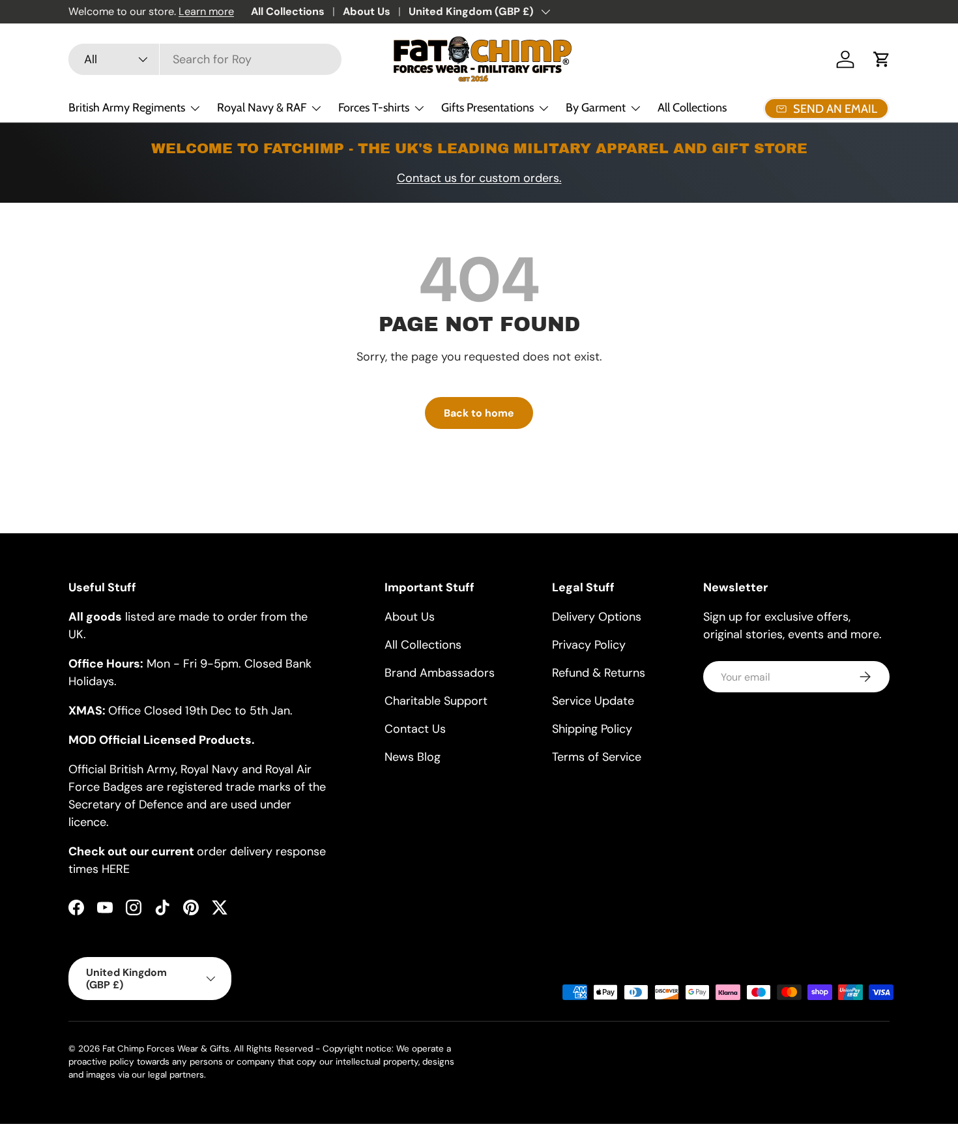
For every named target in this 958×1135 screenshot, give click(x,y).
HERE (116, 869)
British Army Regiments (126, 107)
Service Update (593, 701)
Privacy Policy (589, 645)
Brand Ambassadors (440, 673)
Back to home (479, 413)
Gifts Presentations (487, 107)
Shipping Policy (592, 729)
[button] (881, 59)
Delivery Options (596, 617)
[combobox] (204, 59)
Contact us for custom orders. (479, 178)
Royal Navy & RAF (261, 107)
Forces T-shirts (373, 107)
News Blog (413, 757)
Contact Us (415, 729)
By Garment (596, 107)
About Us (366, 11)
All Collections (288, 11)
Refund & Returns (598, 673)
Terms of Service (596, 757)
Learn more (206, 11)
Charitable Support (436, 701)
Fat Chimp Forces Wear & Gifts (165, 1048)
